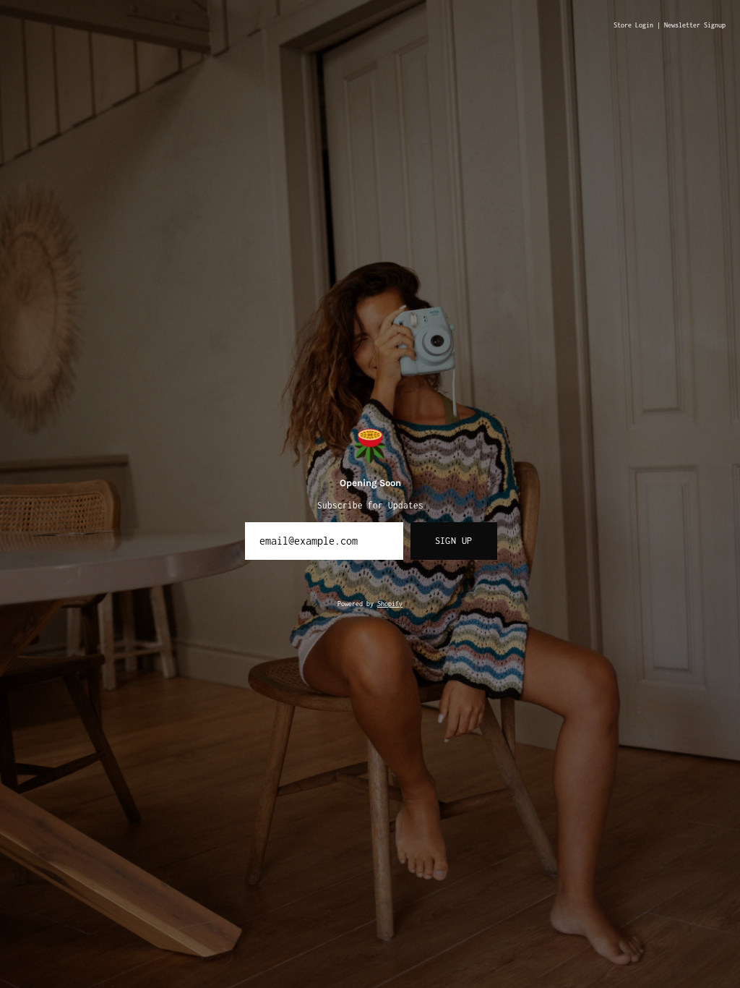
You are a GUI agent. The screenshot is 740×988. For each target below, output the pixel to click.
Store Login (633, 25)
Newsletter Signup (695, 25)
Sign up (454, 540)
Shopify (390, 604)
